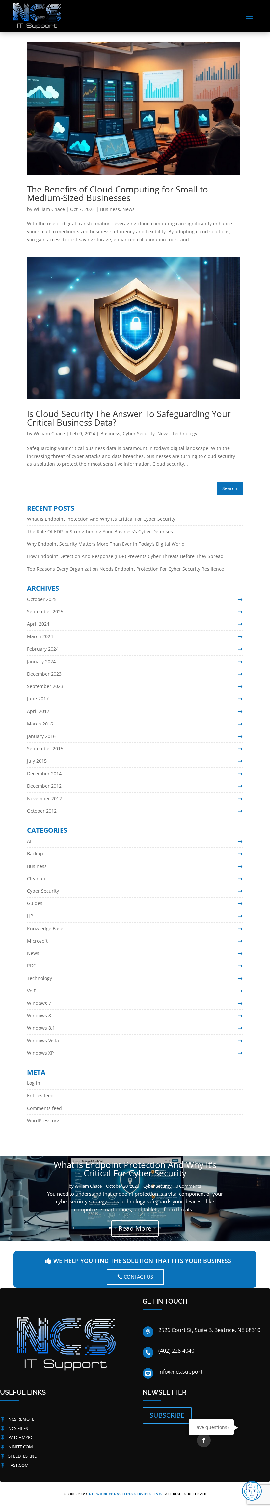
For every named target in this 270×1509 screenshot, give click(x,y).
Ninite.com (20, 1447)
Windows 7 (39, 1003)
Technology (184, 433)
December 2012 (44, 786)
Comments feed (44, 1108)
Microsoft (37, 941)
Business (110, 209)
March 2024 (40, 636)
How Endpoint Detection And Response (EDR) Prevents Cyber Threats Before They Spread (125, 556)
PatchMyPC (20, 1437)
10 (160, 1228)
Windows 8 (39, 1015)
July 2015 (37, 761)
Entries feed (40, 1095)
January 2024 (41, 661)
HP (30, 916)
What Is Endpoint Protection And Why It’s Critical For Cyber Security (101, 519)
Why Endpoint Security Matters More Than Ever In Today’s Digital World (106, 544)
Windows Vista (43, 1040)
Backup (35, 853)
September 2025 (45, 611)
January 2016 (41, 736)
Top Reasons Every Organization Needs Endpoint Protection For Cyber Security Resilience (125, 569)
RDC (31, 965)
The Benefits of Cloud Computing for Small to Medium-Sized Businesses (117, 193)
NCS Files (18, 1428)
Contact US (138, 1276)
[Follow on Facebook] (204, 1440)
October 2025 (42, 599)
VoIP (31, 991)
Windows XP (40, 1053)
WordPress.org (43, 1120)
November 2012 (44, 798)
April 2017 (38, 711)
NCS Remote (21, 1419)
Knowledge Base (45, 928)
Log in (33, 1083)
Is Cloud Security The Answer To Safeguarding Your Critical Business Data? (129, 418)
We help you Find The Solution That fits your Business (142, 1261)
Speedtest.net (23, 1456)
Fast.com (18, 1465)
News (128, 209)
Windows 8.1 (41, 1028)
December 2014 (44, 773)
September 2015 (45, 748)
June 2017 (38, 698)
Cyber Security (139, 433)
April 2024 (38, 624)
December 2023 (44, 674)
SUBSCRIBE (167, 1415)
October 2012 (42, 811)
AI (29, 841)
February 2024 (43, 649)
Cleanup (36, 878)
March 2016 (40, 724)
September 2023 (45, 686)
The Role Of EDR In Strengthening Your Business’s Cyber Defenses (100, 531)
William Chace (49, 209)
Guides (34, 903)
